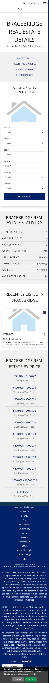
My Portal (34, 3)
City (24, 520)
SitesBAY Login (24, 554)
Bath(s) (7, 161)
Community (24, 528)
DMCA (24, 546)
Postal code (24, 524)
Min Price (8, 127)
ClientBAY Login (24, 550)
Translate (43, 666)
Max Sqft (7, 183)
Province (24, 511)
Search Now (24, 196)
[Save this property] (44, 312)
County (24, 515)
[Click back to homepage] (10, 3)
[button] (44, 4)
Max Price (8, 139)
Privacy (24, 537)
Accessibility (24, 541)
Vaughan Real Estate (24, 507)
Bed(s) (6, 150)
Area (24, 533)
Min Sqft (7, 172)
